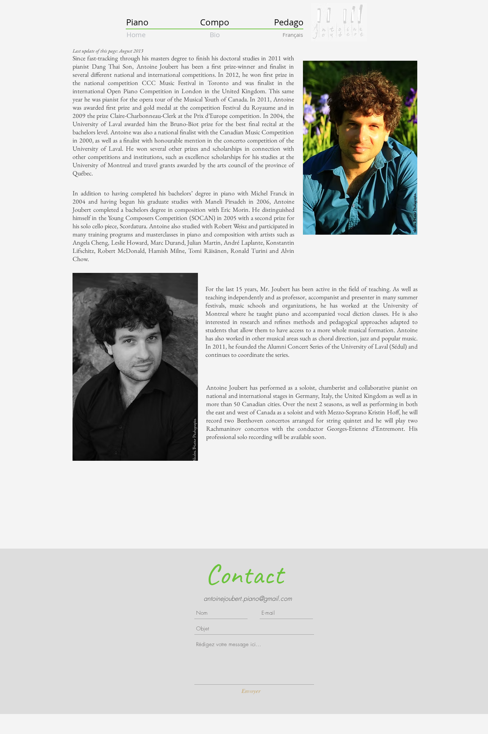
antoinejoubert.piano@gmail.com (248, 598)
